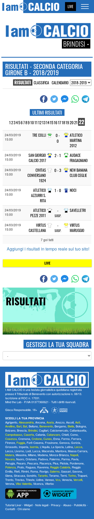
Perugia (10, 463)
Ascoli (70, 422)
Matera (9, 455)
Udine (39, 480)
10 (32, 122)
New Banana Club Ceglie (78, 172)
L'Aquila (45, 447)
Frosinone (51, 442)
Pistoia (64, 463)
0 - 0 (58, 138)
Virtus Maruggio (77, 227)
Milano (32, 455)
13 (43, 122)
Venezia (67, 480)
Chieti (65, 434)
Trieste (30, 480)
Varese (49, 480)
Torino (72, 475)
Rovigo (43, 471)
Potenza (10, 467)
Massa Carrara (77, 451)
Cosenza (11, 439)
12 (40, 122)
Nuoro (20, 459)
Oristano (31, 459)
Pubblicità (80, 505)
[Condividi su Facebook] (44, 99)
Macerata (48, 451)
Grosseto (11, 447)
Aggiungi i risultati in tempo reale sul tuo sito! (48, 249)
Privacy (56, 505)
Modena (43, 455)
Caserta (29, 434)
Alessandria (26, 422)
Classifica (41, 82)
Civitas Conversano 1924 (36, 175)
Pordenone (77, 463)
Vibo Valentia (24, 483)
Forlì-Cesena (35, 442)
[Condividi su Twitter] (55, 99)
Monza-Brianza (59, 455)
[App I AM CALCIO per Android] (22, 493)
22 (81, 122)
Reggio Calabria (60, 467)
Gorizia (75, 442)
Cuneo (47, 439)
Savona (77, 471)
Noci (73, 190)
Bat (25, 426)
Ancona (40, 422)
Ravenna (43, 467)
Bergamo (60, 426)
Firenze (10, 442)
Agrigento (11, 422)
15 (51, 122)
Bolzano (10, 430)
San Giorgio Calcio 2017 (37, 157)
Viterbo (49, 483)
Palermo (54, 459)
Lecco (9, 451)
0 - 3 (57, 170)
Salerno (55, 471)
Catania (40, 434)
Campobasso (13, 434)
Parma (65, 459)
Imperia (23, 447)
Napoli (74, 455)
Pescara (32, 463)
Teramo (54, 475)
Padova (43, 459)
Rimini (25, 471)
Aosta (50, 422)
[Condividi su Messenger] (65, 99)
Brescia (22, 430)
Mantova (60, 451)
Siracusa (19, 475)
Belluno (33, 426)
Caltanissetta (78, 430)
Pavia (74, 459)
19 (67, 122)
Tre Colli (39, 135)
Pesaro (21, 463)
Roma (34, 471)
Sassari (66, 471)
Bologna (81, 426)
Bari (18, 426)
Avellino (10, 426)
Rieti (17, 471)
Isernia (34, 447)
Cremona (24, 439)
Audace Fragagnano (79, 157)
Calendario (60, 82)
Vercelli (77, 480)
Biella (71, 426)
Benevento (46, 426)
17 (59, 122)
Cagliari (43, 430)
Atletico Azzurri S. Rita (38, 195)
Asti (77, 422)
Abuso (67, 505)
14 (47, 122)
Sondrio (31, 475)
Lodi (28, 451)
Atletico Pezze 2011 (38, 212)
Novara (10, 459)
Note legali (41, 505)
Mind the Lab (13, 402)
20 (72, 122)
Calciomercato (59, 430)
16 (55, 122)
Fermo (65, 439)
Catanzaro (53, 434)
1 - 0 (58, 190)
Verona (9, 483)
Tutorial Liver (13, 505)
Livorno (19, 451)
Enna (56, 439)
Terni (63, 475)
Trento (9, 480)
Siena (8, 475)
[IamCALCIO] (47, 380)
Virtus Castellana (37, 227)
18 (63, 122)
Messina (21, 455)
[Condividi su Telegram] (86, 99)
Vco (57, 480)
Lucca (36, 451)
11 (36, 122)
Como (74, 434)
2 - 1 (58, 155)
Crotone (37, 439)
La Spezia (57, 447)
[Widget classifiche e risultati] (59, 493)
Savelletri (78, 210)
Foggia (20, 442)
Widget (28, 505)
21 (76, 122)
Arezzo (59, 422)
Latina (69, 447)
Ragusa (31, 467)
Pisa (55, 463)
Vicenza (38, 483)
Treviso (19, 480)
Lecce (78, 447)
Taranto (43, 475)
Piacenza (45, 463)
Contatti (10, 509)
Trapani (82, 475)
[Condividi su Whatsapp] (75, 99)
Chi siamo (23, 509)
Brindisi (32, 430)
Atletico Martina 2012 (76, 140)
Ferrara (76, 439)
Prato (20, 467)
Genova (64, 442)
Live (70, 6)
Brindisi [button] (74, 44)
